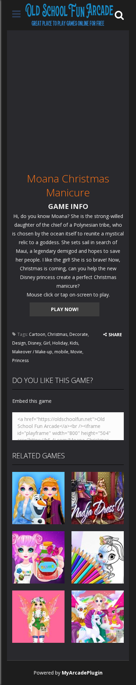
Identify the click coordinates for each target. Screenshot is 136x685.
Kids (74, 343)
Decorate (78, 334)
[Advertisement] (68, 98)
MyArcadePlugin (82, 672)
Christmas (57, 334)
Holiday (60, 343)
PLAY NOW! (64, 309)
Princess (20, 360)
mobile (61, 352)
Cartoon (37, 334)
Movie (76, 352)
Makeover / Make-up (32, 352)
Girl (46, 343)
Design (19, 343)
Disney (34, 343)
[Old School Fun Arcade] (69, 14)
